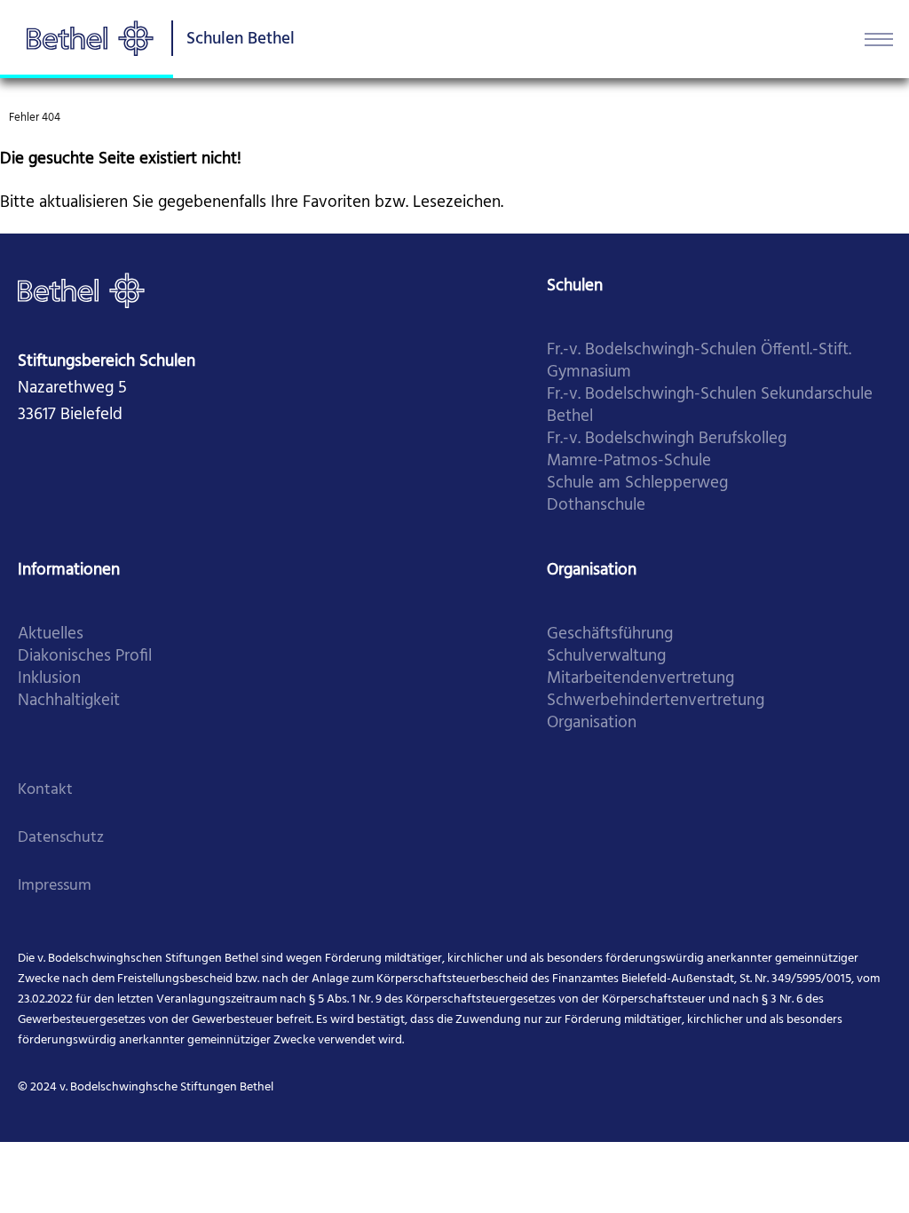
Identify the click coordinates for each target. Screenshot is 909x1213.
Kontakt (45, 790)
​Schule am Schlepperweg (637, 483)
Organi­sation (591, 723)
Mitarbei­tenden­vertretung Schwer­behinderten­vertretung (655, 690)
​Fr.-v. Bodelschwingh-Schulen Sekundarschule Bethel (710, 406)
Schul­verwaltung (606, 657)
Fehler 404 (34, 117)
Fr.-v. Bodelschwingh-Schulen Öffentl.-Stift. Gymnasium (699, 361)
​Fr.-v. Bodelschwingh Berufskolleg (666, 439)
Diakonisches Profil (85, 657)
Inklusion (49, 679)
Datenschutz (61, 838)
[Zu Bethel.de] (81, 290)
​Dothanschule (596, 506)
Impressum (54, 886)
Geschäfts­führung (610, 634)
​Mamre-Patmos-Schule (629, 461)
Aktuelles (50, 634)
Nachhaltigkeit (69, 701)
